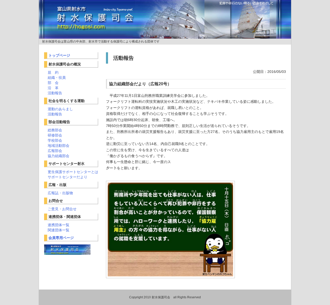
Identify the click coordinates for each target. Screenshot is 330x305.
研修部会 (55, 135)
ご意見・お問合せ (62, 209)
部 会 (53, 83)
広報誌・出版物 (60, 193)
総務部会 (55, 130)
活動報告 (55, 93)
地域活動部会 (58, 145)
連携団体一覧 (58, 225)
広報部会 (55, 151)
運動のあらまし (60, 109)
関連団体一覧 (58, 230)
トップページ (59, 55)
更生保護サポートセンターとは (73, 172)
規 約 (53, 72)
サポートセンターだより (67, 177)
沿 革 (53, 88)
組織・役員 (57, 77)
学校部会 (55, 140)
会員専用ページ (61, 238)
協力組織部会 (58, 156)
